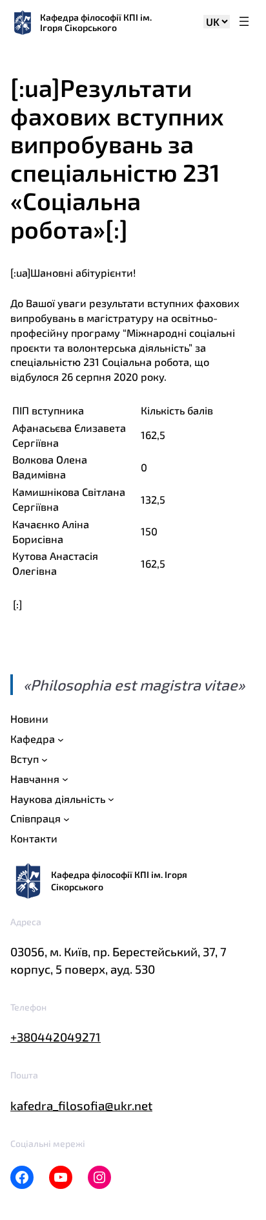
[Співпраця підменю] (66, 819)
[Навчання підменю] (65, 779)
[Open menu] (244, 22)
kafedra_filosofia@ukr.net (81, 1105)
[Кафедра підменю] (60, 739)
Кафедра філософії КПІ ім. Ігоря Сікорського (96, 22)
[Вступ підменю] (44, 759)
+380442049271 (55, 1036)
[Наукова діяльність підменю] (111, 799)
